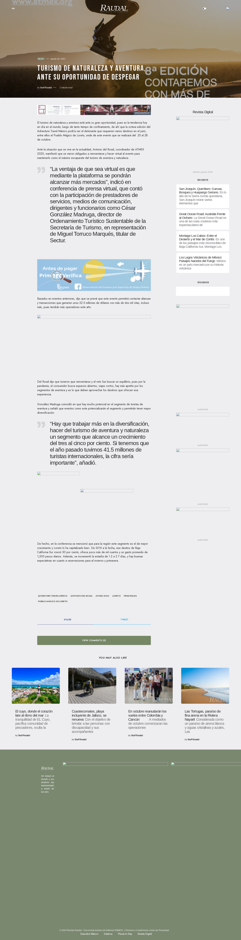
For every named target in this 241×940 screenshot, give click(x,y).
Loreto (116, 595)
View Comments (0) (94, 640)
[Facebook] (190, 291)
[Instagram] (215, 291)
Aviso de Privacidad (159, 930)
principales (130, 595)
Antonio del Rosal (82, 595)
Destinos (108, 934)
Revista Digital (145, 934)
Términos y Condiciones (136, 930)
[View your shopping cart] (215, 8)
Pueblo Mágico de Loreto (53, 601)
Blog (41, 59)
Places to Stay (125, 934)
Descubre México (89, 934)
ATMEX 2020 (102, 595)
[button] (13, 8)
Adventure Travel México (53, 595)
